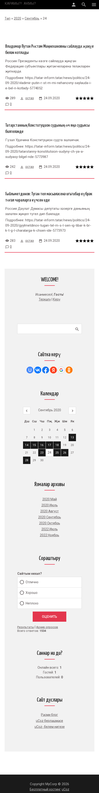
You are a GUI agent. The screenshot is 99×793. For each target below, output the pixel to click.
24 (49, 452)
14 (26, 445)
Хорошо (32, 593)
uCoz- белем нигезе (50, 727)
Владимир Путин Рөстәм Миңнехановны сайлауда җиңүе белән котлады (49, 49)
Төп (7, 18)
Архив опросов (47, 627)
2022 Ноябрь (49, 535)
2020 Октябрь (49, 523)
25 (57, 452)
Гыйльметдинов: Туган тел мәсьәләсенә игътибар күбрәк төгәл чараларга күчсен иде (48, 197)
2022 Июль (49, 529)
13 (72, 437)
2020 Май (49, 499)
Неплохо (32, 603)
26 (64, 452)
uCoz (65, 789)
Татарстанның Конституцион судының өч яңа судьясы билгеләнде (47, 128)
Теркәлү (45, 299)
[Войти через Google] (61, 370)
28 (26, 460)
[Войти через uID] (29, 370)
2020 (17, 18)
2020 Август (49, 511)
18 (57, 445)
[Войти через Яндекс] (53, 370)
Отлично (32, 582)
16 (42, 445)
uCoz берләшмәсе (49, 721)
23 (42, 452)
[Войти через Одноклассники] (69, 370)
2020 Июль (49, 505)
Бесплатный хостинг (45, 789)
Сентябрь (32, 18)
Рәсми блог (49, 715)
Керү (56, 299)
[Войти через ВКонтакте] (37, 370)
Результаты (25, 627)
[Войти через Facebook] (45, 370)
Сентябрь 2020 (49, 410)
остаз (29, 98)
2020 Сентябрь (49, 517)
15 (34, 445)
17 (49, 445)
